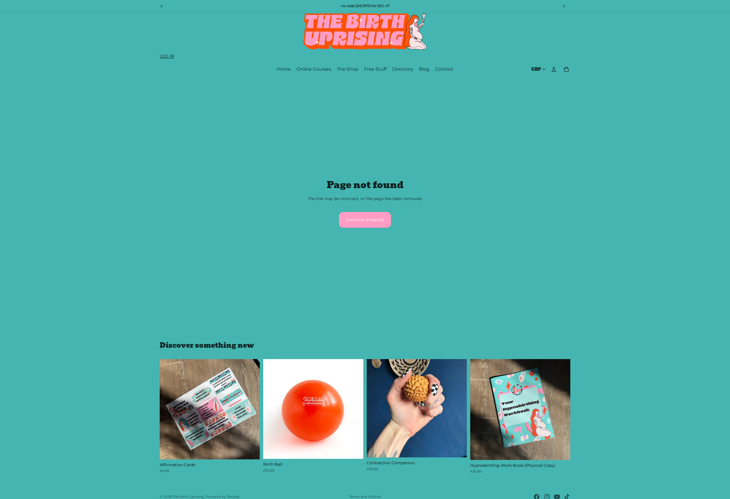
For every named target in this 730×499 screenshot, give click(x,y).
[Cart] (566, 69)
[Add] (251, 450)
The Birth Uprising (188, 496)
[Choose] (354, 450)
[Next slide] (564, 6)
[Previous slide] (161, 6)
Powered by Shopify (222, 496)
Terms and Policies (365, 496)
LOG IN (167, 56)
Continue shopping (365, 219)
